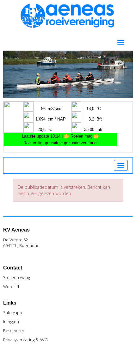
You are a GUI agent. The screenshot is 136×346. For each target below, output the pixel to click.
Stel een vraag (16, 277)
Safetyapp (12, 312)
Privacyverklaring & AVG (25, 340)
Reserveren (14, 330)
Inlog (11, 321)
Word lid (11, 286)
